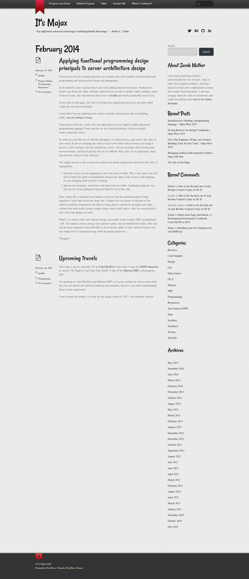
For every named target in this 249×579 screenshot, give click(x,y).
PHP (170, 291)
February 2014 (175, 386)
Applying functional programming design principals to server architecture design (104, 64)
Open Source (174, 273)
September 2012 (176, 450)
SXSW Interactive (149, 266)
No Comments (44, 91)
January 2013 (175, 427)
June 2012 (173, 468)
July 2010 (173, 526)
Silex (170, 314)
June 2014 (173, 374)
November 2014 (176, 368)
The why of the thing (179, 162)
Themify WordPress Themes (70, 567)
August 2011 (174, 491)
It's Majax (42, 563)
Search (171, 45)
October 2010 (175, 521)
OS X (171, 279)
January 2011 (175, 509)
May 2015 (173, 362)
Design (41, 80)
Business (172, 250)
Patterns (49, 80)
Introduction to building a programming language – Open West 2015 (188, 122)
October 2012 (175, 444)
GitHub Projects (85, 3)
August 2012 (174, 456)
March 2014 (174, 380)
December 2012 (176, 433)
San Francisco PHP (178, 308)
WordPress (51, 567)
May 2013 (173, 409)
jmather (41, 75)
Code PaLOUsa (106, 266)
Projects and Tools (59, 3)
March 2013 (174, 415)
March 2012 (174, 480)
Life (170, 267)
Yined (171, 214)
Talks (104, 3)
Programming (44, 84)
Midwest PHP (131, 270)
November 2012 (176, 439)
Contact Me (119, 3)
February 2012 (175, 485)
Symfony (172, 320)
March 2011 (174, 503)
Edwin (171, 186)
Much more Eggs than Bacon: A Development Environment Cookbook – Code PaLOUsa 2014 (190, 218)
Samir (171, 228)
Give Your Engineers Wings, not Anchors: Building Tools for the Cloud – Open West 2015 (190, 143)
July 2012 (173, 462)
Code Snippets (175, 255)
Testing (171, 332)
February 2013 (175, 421)
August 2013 (174, 403)
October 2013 (175, 398)
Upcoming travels (78, 258)
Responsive (43, 87)
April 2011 (173, 497)
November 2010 (176, 515)
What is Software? (142, 3)
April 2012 (173, 474)
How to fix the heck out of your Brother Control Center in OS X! (189, 187)
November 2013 (176, 392)
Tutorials (172, 337)
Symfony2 (173, 326)
